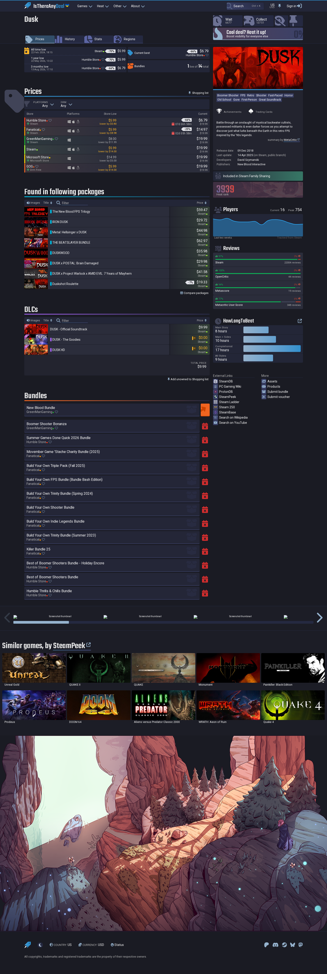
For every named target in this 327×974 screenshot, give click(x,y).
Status (119, 945)
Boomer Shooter (227, 95)
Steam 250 (227, 407)
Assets (272, 381)
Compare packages (196, 293)
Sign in (291, 6)
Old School (224, 99)
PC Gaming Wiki (230, 386)
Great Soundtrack (270, 99)
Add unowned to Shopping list (189, 379)
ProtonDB (226, 391)
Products (273, 386)
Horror (289, 95)
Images (35, 202)
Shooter (261, 95)
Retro (250, 95)
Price (200, 202)
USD (93, 945)
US (63, 945)
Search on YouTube (233, 422)
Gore (236, 99)
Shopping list (200, 93)
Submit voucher (278, 397)
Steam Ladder (229, 402)
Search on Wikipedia (233, 417)
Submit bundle (277, 391)
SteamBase (227, 412)
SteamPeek (227, 397)
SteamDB (226, 381)
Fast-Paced (275, 95)
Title (46, 202)
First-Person (249, 99)
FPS (242, 95)
